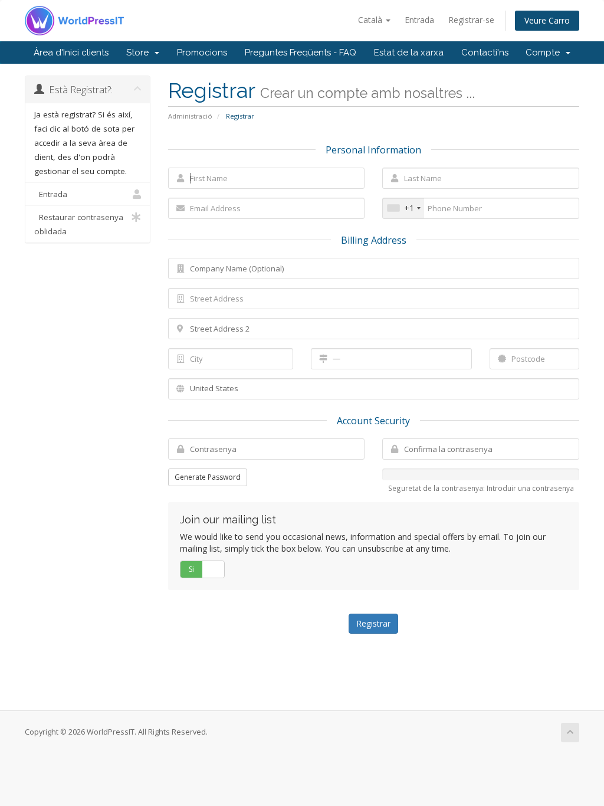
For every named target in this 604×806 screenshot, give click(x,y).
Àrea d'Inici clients (71, 52)
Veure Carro (547, 20)
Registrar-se (471, 19)
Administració (190, 116)
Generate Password (208, 477)
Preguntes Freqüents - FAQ (300, 52)
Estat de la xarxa (409, 52)
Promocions (202, 52)
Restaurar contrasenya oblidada (78, 224)
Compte (545, 52)
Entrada (419, 19)
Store (139, 52)
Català (371, 19)
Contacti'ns (484, 52)
